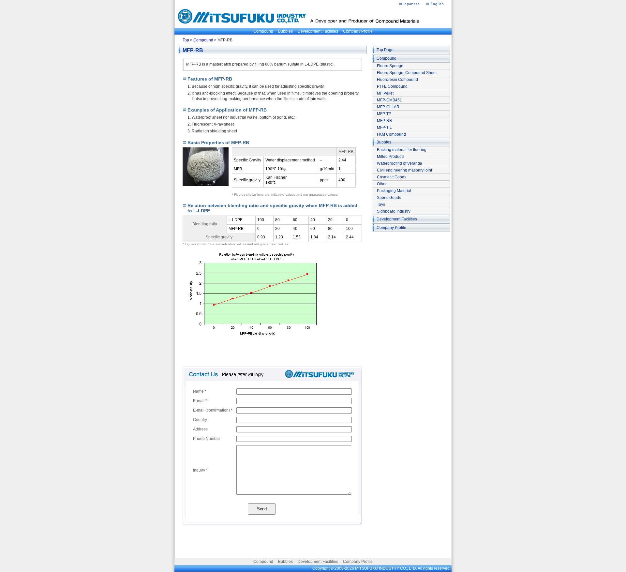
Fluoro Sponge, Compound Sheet (407, 72)
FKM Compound (391, 134)
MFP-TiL (384, 127)
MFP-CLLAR (388, 107)
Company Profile (358, 31)
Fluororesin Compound (397, 79)
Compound (263, 31)
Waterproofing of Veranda (399, 163)
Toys (381, 204)
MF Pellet (385, 93)
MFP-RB (384, 120)
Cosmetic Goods (391, 177)
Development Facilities (318, 31)
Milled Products (390, 156)
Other (382, 184)
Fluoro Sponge (390, 66)
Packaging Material (394, 190)
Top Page (385, 50)
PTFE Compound (392, 86)
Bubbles (285, 31)
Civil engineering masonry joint (404, 170)
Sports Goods (389, 197)
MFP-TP (384, 114)
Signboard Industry (393, 211)
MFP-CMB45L (389, 100)
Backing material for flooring (401, 149)
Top (186, 40)
